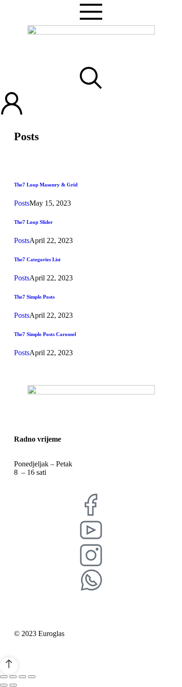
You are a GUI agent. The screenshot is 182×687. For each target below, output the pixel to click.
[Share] (13, 676)
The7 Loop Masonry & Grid (45, 184)
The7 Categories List (37, 259)
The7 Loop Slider (33, 222)
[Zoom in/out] (31, 676)
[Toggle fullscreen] (22, 676)
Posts (21, 203)
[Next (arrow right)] (13, 685)
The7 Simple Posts (34, 297)
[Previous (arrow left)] (3, 685)
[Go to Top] (9, 666)
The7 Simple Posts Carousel (45, 334)
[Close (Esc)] (3, 676)
